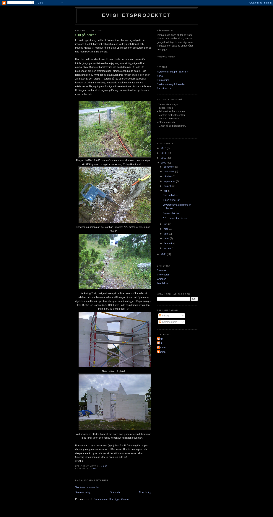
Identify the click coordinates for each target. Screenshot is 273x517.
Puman (161, 347)
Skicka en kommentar (87, 487)
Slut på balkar (170, 195)
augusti (168, 186)
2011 (164, 153)
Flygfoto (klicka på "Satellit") (172, 71)
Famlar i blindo (171, 213)
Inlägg (165, 315)
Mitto (160, 339)
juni (166, 224)
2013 (164, 148)
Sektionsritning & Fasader (171, 84)
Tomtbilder (162, 283)
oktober (168, 176)
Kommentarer (169, 322)
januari (168, 248)
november (169, 171)
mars (167, 238)
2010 (164, 157)
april (166, 233)
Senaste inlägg (83, 492)
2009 (164, 162)
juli (166, 190)
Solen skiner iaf (171, 200)
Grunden (161, 279)
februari (168, 243)
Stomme (93, 469)
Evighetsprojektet (136, 15)
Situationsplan (164, 88)
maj (166, 228)
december (169, 166)
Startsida (115, 492)
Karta (160, 76)
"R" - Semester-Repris (175, 218)
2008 (164, 254)
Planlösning (163, 80)
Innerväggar (163, 274)
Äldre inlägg (145, 492)
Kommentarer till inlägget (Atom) (111, 499)
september (170, 181)
